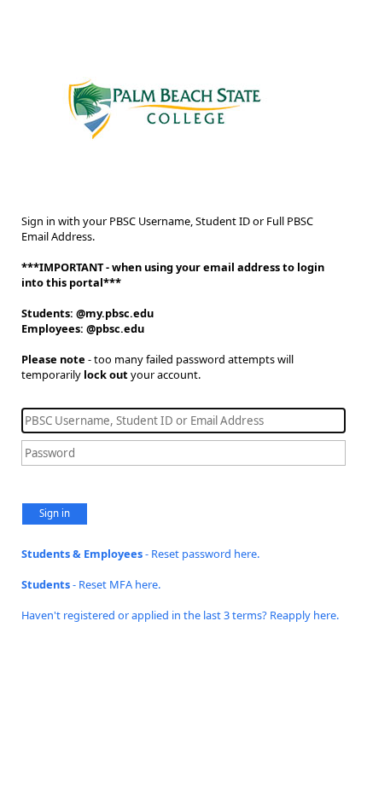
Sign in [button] (54, 513)
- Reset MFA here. (90, 584)
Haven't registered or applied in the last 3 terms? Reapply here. (180, 615)
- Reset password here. (140, 553)
